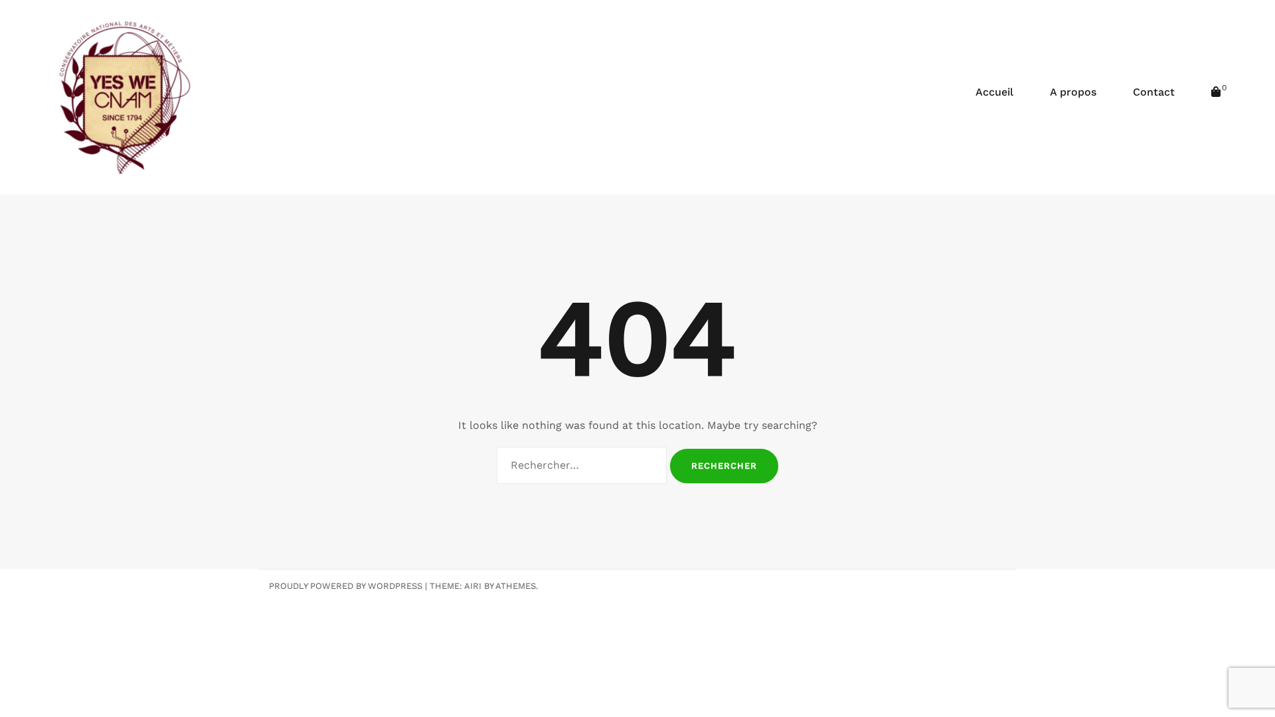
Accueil (994, 92)
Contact (1154, 92)
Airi (472, 586)
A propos (1073, 92)
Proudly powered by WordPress (345, 586)
